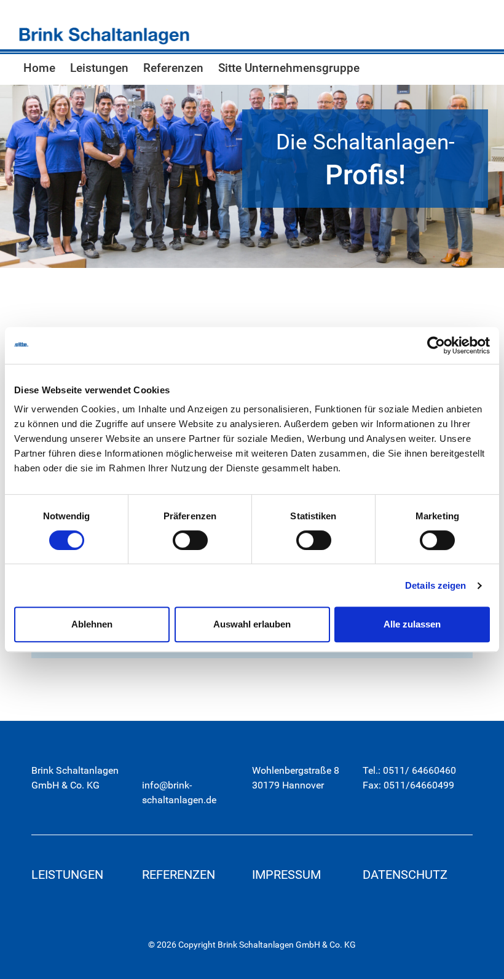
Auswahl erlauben (252, 624)
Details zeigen (435, 585)
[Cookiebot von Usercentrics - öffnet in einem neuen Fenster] (436, 345)
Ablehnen (91, 624)
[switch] (190, 540)
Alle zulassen (412, 624)
